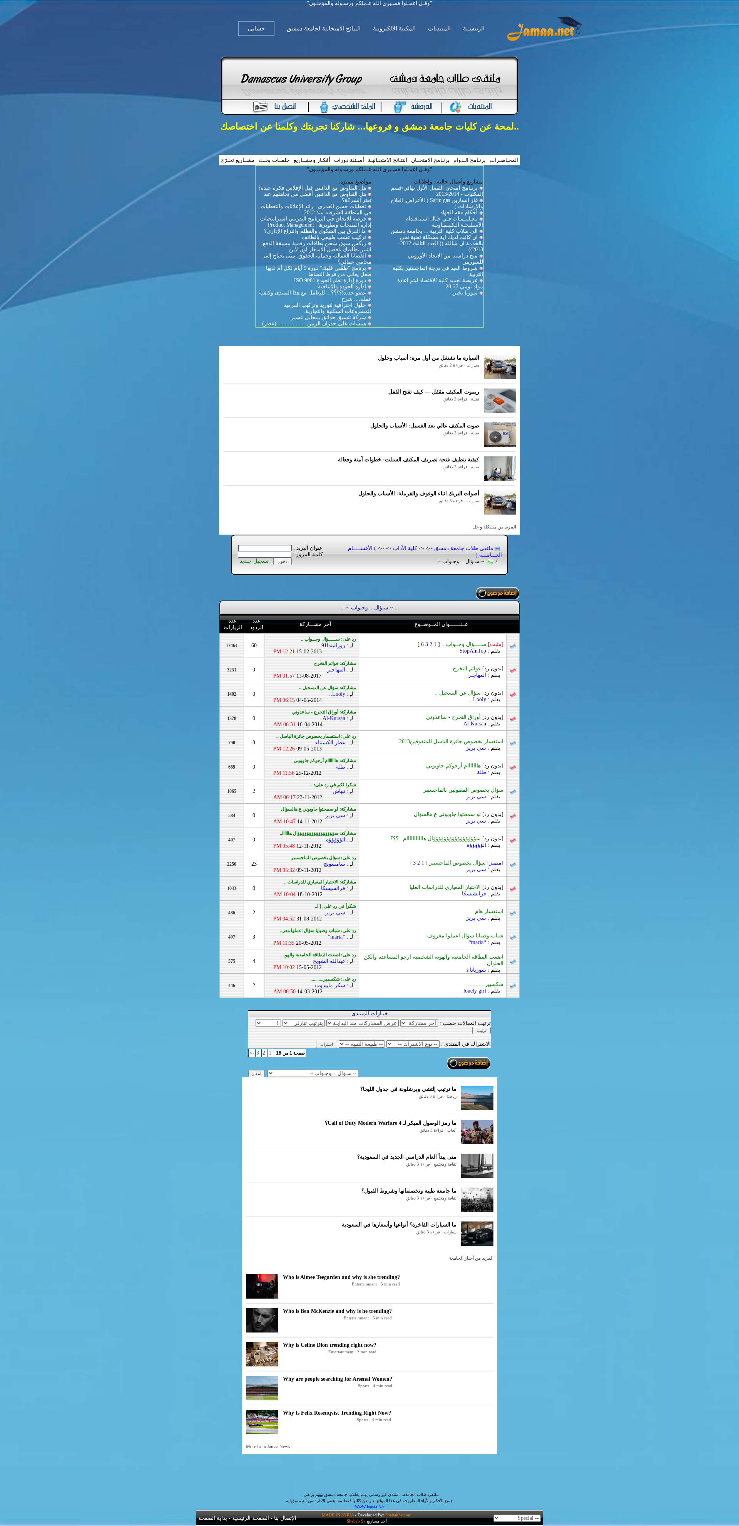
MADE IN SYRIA (338, 1515)
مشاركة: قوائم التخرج (335, 663)
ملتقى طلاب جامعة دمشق (463, 548)
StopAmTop (473, 651)
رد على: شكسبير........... (333, 979)
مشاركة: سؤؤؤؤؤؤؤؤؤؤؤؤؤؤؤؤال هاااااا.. (318, 833)
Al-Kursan (474, 724)
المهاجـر (477, 675)
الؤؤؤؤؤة (476, 845)
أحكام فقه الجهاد (459, 212)
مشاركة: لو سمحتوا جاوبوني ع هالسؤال (318, 809)
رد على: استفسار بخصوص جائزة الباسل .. (316, 736)
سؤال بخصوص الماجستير (466, 863)
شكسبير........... (485, 984)
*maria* (477, 942)
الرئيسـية (474, 28)
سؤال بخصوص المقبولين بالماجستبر (463, 790)
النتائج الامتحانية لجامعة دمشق (324, 28)
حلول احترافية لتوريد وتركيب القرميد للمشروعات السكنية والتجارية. (327, 308)
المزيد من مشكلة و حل (494, 527)
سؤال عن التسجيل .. (469, 693)
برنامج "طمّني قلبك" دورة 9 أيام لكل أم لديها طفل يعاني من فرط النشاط (318, 271)
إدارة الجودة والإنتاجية (342, 286)
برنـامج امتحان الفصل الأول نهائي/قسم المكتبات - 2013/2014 (437, 191)
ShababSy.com (398, 1515)
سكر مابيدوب (330, 985)
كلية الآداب (405, 548)
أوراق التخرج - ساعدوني (464, 717)
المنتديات (439, 28)
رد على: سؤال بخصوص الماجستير (323, 857)
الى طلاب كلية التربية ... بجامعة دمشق (434, 231)
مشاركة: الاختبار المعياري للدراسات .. (320, 882)
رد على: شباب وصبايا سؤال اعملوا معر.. (318, 930)
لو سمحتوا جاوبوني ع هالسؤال (458, 814)
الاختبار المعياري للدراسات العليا (456, 887)
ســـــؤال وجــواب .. (472, 644)
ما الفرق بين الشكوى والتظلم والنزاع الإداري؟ (315, 231)
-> (251, 1053)
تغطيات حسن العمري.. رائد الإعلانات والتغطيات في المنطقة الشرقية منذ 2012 (316, 209)
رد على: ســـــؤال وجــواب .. (328, 639)
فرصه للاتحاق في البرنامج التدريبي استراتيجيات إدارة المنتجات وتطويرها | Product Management (315, 222)
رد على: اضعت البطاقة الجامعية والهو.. (319, 954)
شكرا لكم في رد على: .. (333, 784)
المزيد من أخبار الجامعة (471, 1258)
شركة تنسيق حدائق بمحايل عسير (328, 317)
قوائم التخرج (478, 668)
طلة (481, 772)
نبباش (339, 791)
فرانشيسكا (474, 894)
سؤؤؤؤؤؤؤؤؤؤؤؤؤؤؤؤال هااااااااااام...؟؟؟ (446, 838)
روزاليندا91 (333, 645)
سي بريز (476, 748)
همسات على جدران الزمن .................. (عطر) (314, 323)
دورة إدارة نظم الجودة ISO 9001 (330, 280)
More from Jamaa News (268, 1446)
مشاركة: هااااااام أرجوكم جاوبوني (325, 760)
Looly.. (478, 699)
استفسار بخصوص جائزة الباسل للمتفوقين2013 (451, 741)
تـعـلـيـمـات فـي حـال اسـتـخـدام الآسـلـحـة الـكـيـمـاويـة (444, 222)
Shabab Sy (356, 1521)
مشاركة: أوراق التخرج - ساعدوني (324, 712)
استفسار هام (489, 911)
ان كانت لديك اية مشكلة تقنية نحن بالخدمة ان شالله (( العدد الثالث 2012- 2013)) (440, 243)
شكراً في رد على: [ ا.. (335, 906)
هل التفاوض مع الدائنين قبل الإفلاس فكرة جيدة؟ (312, 188)
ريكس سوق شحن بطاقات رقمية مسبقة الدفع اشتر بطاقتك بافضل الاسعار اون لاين (317, 246)
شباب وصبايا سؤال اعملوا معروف (465, 936)
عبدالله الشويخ (329, 961)
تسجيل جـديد (254, 561)
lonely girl (474, 991)
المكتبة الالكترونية (394, 28)
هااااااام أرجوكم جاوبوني (464, 766)
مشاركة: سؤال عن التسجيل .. (327, 687)
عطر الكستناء (330, 742)
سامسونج (334, 864)
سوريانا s (476, 970)
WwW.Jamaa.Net (370, 1506)
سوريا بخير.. (464, 293)
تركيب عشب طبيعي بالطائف (334, 237)
